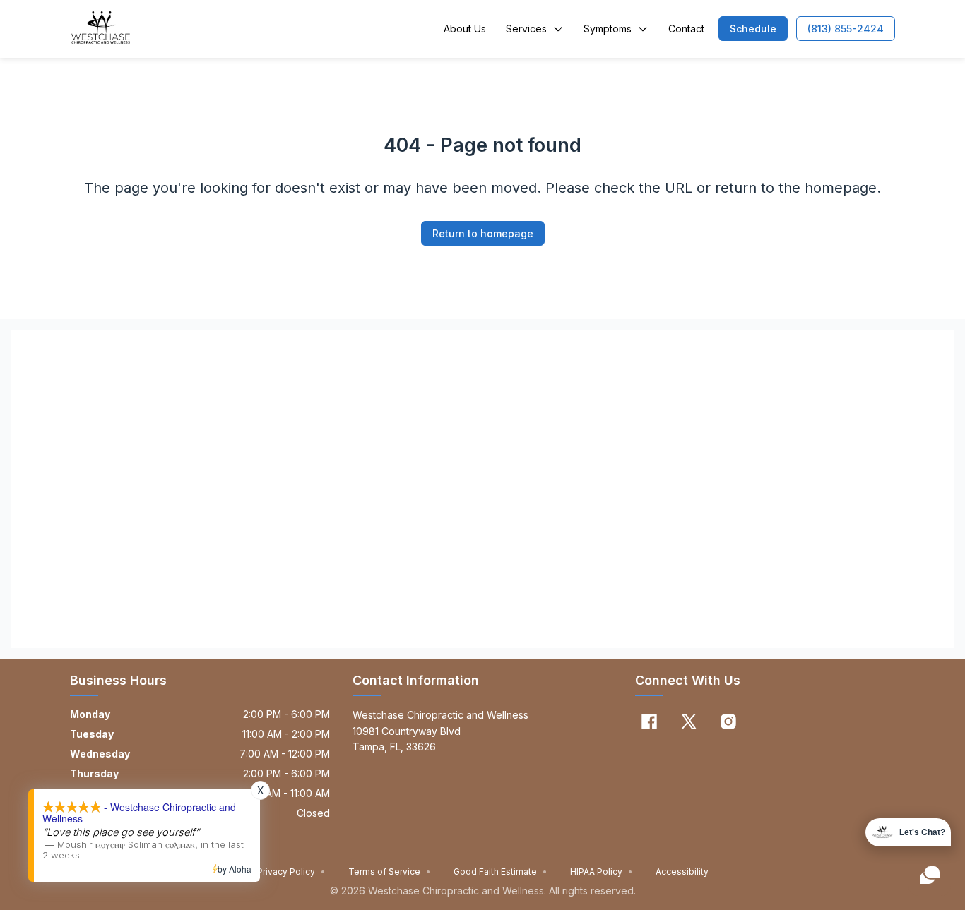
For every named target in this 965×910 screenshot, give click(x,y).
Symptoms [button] (608, 29)
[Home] (100, 29)
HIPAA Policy (601, 871)
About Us (465, 29)
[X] (689, 721)
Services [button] (526, 29)
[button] (753, 28)
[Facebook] (649, 721)
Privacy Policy (291, 871)
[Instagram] (728, 721)
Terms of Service (389, 871)
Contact (686, 29)
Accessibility (682, 871)
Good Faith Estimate (500, 871)
